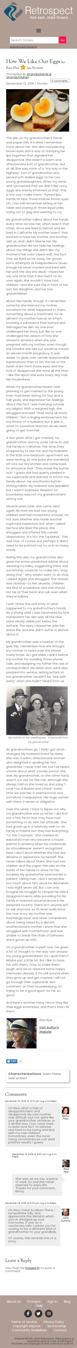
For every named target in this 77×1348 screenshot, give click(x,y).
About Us (14, 1301)
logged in (32, 1268)
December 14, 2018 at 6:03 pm (22, 1203)
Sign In (52, 1301)
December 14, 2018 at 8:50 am (29, 1154)
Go (62, 40)
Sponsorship (56, 1326)
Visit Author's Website (49, 1029)
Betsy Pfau (65, 1117)
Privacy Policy (54, 1322)
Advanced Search (23, 47)
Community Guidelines (29, 1330)
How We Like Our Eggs (33, 62)
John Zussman (67, 1219)
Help (39, 1306)
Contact (60, 1330)
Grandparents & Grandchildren (28, 75)
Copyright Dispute (27, 1326)
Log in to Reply (48, 1101)
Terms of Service (24, 1322)
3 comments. (60, 81)
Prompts (34, 1301)
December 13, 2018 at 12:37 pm (22, 1101)
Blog (67, 1301)
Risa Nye (12, 68)
